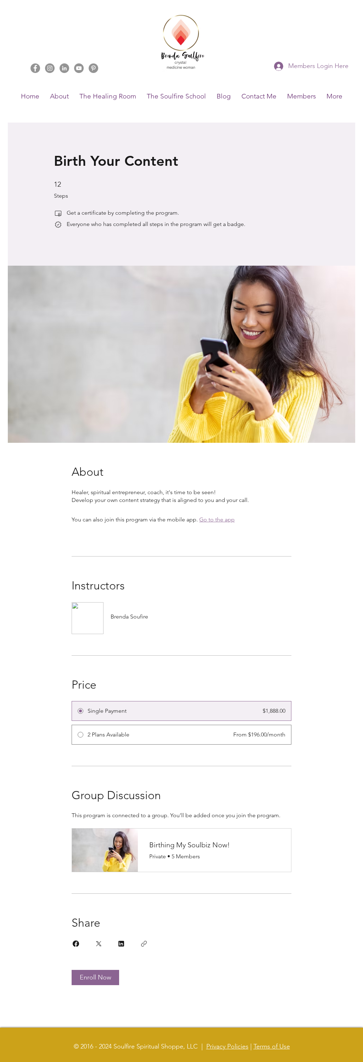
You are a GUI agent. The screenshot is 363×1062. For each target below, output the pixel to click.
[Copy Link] (144, 943)
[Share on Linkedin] (121, 943)
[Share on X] (98, 943)
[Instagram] (50, 68)
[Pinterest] (93, 68)
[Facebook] (35, 68)
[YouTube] (79, 68)
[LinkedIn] (64, 68)
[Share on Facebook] (76, 943)
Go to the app (217, 519)
